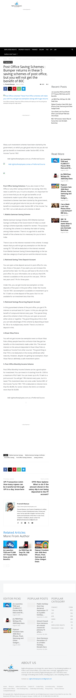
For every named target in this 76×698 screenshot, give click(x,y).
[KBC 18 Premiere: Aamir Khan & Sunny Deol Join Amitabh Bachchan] (55, 221)
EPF (51, 49)
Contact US (31, 686)
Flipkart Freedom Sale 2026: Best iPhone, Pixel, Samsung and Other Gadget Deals (42, 556)
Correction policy (50, 686)
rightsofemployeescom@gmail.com (40, 679)
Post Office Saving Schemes (24, 457)
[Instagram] (22, 523)
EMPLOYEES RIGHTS (10, 49)
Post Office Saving (9, 457)
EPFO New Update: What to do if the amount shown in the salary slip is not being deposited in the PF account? (39, 488)
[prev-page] (4, 565)
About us (11, 686)
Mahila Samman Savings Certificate (35, 455)
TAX (47, 49)
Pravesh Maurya (10, 84)
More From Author (16, 536)
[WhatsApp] (19, 89)
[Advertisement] (26, 13)
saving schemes (38, 457)
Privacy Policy (49, 688)
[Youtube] (33, 523)
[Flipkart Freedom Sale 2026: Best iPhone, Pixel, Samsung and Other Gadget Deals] (42, 545)
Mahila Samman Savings (16, 455)
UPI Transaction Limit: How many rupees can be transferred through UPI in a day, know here (13, 485)
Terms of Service (59, 688)
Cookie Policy (39, 686)
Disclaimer (60, 686)
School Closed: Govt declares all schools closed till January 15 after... (42, 626)
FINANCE (34, 49)
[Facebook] (5, 89)
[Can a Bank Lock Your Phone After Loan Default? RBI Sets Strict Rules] (55, 206)
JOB (55, 49)
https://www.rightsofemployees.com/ (27, 506)
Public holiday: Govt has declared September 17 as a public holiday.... (42, 609)
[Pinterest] (14, 89)
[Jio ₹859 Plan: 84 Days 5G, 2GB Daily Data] (26, 545)
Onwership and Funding (36, 688)
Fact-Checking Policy (22, 688)
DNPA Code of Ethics (9, 688)
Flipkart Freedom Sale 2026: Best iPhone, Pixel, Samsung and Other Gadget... (66, 191)
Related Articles (14, 532)
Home (5, 59)
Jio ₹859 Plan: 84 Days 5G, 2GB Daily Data (25, 552)
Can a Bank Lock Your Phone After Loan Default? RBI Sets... (66, 208)
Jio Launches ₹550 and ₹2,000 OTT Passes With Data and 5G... (66, 163)
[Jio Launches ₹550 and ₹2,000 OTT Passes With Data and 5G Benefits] (10, 545)
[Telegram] (24, 89)
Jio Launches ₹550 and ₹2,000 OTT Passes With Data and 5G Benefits (10, 554)
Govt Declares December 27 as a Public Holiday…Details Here (42, 642)
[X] (10, 89)
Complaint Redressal (9, 691)
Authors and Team (10, 54)
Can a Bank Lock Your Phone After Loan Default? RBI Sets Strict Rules (60, 114)
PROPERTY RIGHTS (24, 49)
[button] (72, 50)
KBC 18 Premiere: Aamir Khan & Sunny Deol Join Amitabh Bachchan (61, 121)
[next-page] (8, 565)
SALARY (41, 49)
